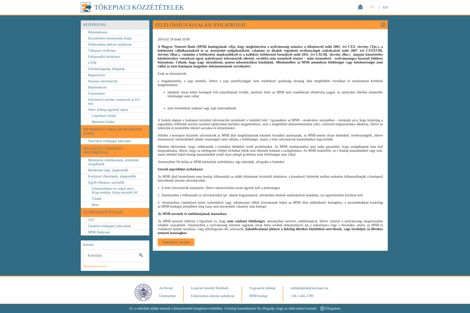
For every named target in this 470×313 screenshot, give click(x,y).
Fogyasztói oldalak (262, 288)
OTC (91, 220)
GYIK (92, 63)
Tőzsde (97, 198)
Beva (95, 205)
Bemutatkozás (97, 32)
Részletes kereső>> (96, 266)
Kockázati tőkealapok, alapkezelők (112, 176)
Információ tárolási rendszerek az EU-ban (114, 101)
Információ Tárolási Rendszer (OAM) (112, 131)
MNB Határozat (99, 232)
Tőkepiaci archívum (102, 50)
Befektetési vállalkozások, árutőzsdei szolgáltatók (113, 162)
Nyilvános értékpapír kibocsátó (109, 141)
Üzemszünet (96, 93)
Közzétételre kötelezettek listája (110, 38)
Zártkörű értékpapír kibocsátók (109, 226)
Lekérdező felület (104, 116)
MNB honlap (258, 296)
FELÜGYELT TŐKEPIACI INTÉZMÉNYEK (103, 150)
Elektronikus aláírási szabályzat (109, 44)
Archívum (166, 288)
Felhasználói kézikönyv (104, 57)
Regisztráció (96, 75)
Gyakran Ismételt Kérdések (209, 288)
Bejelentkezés (97, 87)
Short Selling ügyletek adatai (108, 110)
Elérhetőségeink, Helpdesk (106, 69)
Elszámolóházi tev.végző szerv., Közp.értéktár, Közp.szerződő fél (114, 190)
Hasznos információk (102, 81)
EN (385, 7)
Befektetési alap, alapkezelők (108, 170)
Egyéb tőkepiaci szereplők (106, 182)
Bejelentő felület (103, 122)
